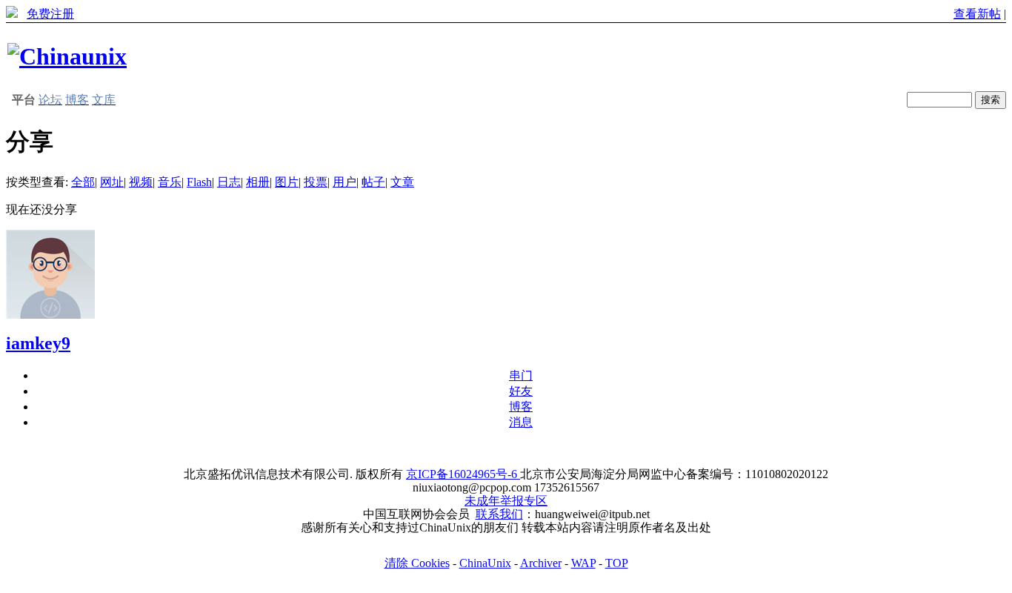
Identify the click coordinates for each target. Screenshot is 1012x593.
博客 (521, 406)
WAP (583, 563)
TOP (616, 563)
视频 (141, 182)
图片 (287, 182)
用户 (344, 182)
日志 (229, 182)
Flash (199, 182)
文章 (402, 182)
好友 (521, 391)
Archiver (541, 563)
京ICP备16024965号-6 (463, 474)
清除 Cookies (417, 563)
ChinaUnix (485, 563)
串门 (521, 375)
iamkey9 (38, 343)
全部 (83, 182)
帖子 (373, 182)
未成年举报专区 (506, 500)
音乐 (170, 182)
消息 (521, 422)
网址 (112, 182)
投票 (315, 182)
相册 (258, 182)
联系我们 (499, 514)
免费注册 (50, 13)
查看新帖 (977, 13)
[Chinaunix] (67, 56)
